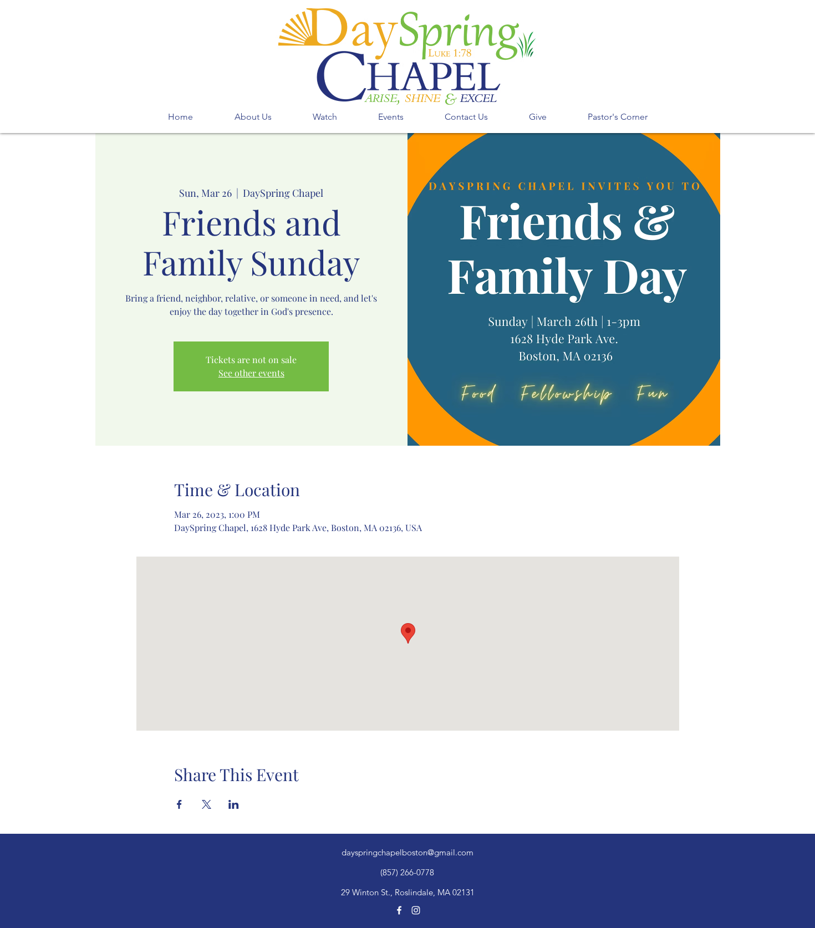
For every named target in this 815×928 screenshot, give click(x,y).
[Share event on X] (206, 804)
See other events (251, 373)
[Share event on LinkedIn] (233, 804)
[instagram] (415, 910)
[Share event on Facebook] (179, 804)
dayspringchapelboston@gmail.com (407, 852)
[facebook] (399, 910)
